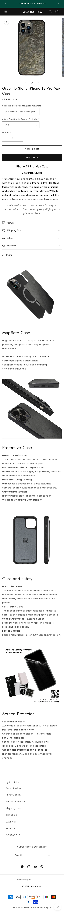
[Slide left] (25, 82)
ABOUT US (11, 815)
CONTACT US (13, 835)
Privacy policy (13, 794)
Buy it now (32, 157)
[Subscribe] (49, 855)
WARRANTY (12, 821)
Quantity (6, 132)
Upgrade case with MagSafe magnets (21, 105)
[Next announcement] (58, 4)
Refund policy (13, 788)
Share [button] (9, 254)
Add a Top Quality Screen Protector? (21, 119)
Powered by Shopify (42, 907)
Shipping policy (14, 808)
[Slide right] (38, 82)
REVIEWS (10, 828)
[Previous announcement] (5, 4)
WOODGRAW (26, 907)
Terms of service (15, 801)
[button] (6, 11)
